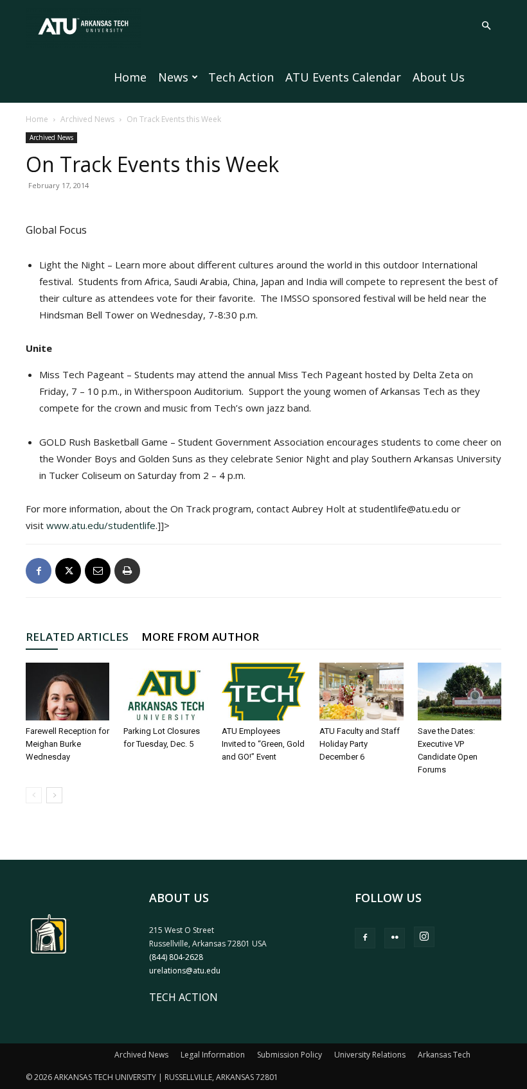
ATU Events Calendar (343, 77)
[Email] (98, 571)
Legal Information (213, 1054)
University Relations (370, 1054)
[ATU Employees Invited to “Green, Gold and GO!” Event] (263, 691)
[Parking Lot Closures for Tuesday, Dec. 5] (165, 691)
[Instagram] (424, 937)
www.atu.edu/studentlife (101, 525)
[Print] (127, 571)
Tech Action (241, 77)
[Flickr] (394, 938)
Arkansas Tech (444, 1054)
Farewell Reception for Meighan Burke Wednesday (67, 744)
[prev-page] (34, 795)
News (173, 77)
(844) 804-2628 (176, 957)
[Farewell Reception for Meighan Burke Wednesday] (67, 691)
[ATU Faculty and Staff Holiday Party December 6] (361, 691)
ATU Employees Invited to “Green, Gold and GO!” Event (263, 744)
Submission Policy (289, 1054)
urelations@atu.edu (184, 970)
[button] (485, 26)
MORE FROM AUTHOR (200, 636)
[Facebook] (38, 571)
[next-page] (54, 795)
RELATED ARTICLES (77, 636)
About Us (439, 77)
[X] (68, 571)
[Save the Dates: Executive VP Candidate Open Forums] (459, 691)
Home (130, 77)
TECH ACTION (183, 997)
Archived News (87, 119)
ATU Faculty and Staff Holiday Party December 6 (359, 744)
